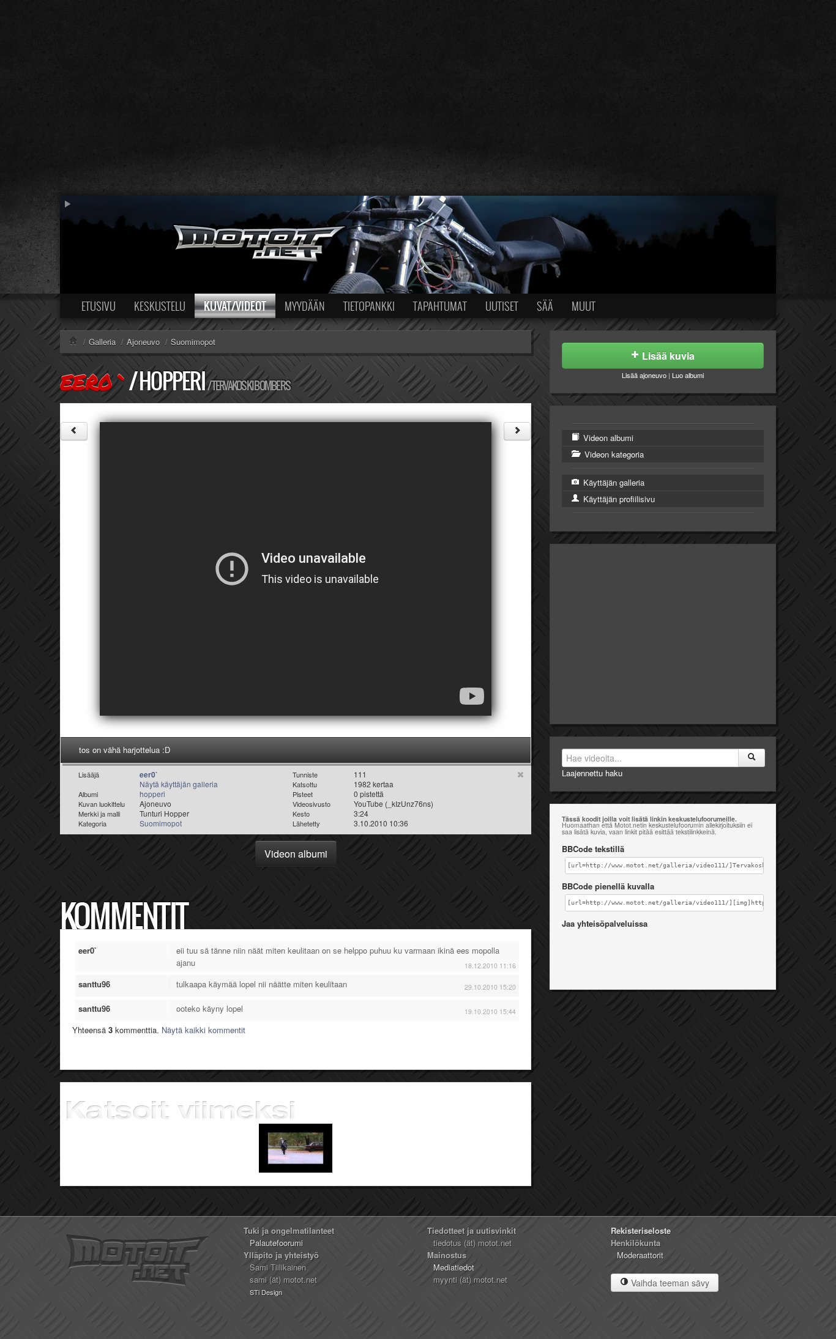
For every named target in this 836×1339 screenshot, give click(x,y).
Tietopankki (369, 306)
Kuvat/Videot (235, 306)
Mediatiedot (453, 1267)
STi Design (266, 1292)
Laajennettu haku (592, 773)
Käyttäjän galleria (612, 482)
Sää (545, 306)
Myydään (305, 306)
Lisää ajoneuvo (644, 375)
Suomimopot (193, 341)
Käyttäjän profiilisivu (618, 499)
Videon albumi (295, 854)
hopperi (172, 381)
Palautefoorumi (276, 1242)
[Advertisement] (418, 98)
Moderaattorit (640, 1255)
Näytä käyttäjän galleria (179, 784)
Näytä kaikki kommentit (203, 1030)
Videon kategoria (613, 454)
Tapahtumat (440, 306)
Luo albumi (688, 375)
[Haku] (751, 758)
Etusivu (98, 306)
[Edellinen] (74, 431)
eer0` (93, 381)
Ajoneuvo (143, 341)
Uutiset (501, 306)
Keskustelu (159, 306)
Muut (583, 306)
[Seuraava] (517, 431)
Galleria (102, 341)
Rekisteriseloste (641, 1230)
